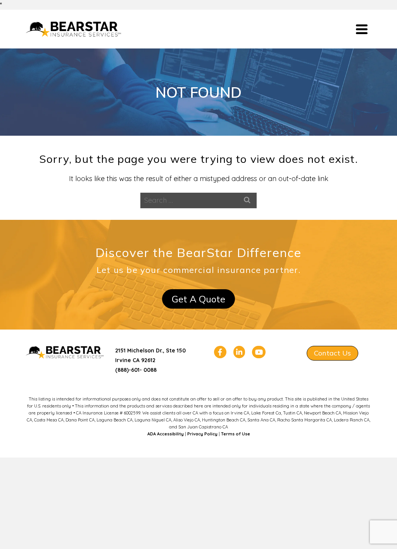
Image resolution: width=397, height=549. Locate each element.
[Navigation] (361, 29)
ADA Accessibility (165, 434)
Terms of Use (235, 434)
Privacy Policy (202, 434)
